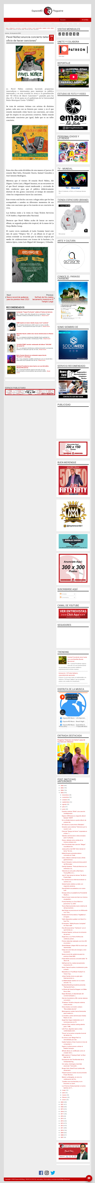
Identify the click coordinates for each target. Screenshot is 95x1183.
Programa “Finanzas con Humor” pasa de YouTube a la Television (71, 741)
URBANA (21, 24)
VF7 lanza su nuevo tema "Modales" (73, 824)
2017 (62, 1114)
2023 (62, 792)
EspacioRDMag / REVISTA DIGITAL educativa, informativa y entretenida (37, 1179)
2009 (62, 1132)
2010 (62, 1130)
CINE (63, 24)
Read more (45, 315)
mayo (64, 1090)
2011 (62, 1128)
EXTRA (7, 24)
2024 (62, 790)
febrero (64, 1097)
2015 (62, 1118)
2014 (62, 1121)
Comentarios (65, 597)
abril (63, 1092)
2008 (62, 1135)
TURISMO (57, 24)
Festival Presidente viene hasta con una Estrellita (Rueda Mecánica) (77, 659)
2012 (62, 1125)
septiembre (66, 802)
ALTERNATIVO (30, 24)
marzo (64, 1095)
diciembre (65, 795)
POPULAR (14, 24)
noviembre (65, 797)
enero (64, 1099)
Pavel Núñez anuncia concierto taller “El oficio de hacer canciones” (29, 39)
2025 (62, 788)
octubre (64, 800)
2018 (62, 1111)
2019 (62, 1109)
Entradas (64, 594)
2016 (62, 1116)
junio (64, 809)
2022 (62, 1102)
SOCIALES (49, 24)
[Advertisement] (73, 422)
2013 (62, 1123)
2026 (62, 785)
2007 (62, 1137)
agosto (64, 804)
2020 (62, 1107)
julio (63, 806)
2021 (62, 1104)
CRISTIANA (40, 24)
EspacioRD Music (63, 728)
